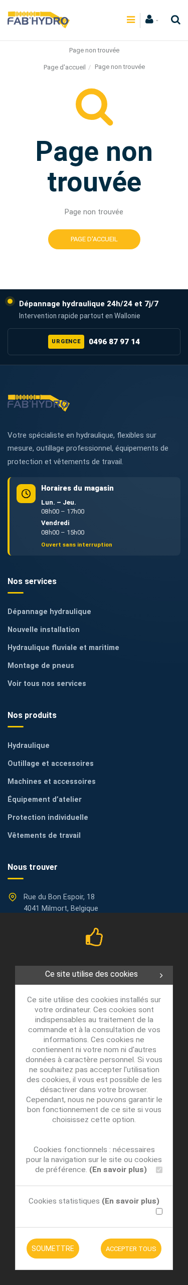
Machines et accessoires (52, 781)
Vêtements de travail (44, 835)
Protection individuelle (48, 817)
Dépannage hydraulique (49, 612)
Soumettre (53, 1249)
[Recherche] (173, 19)
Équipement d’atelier (45, 799)
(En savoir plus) (118, 1169)
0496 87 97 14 (96, 341)
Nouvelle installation (44, 630)
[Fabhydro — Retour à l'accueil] (39, 403)
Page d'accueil (65, 67)
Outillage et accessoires (51, 763)
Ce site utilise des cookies (91, 974)
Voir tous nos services (47, 683)
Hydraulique (29, 745)
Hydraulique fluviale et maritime (63, 647)
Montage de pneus (41, 665)
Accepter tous (131, 1249)
